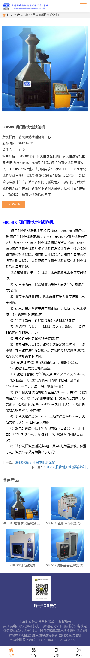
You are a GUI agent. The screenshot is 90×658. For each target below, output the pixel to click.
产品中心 (22, 15)
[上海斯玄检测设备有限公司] (26, 5)
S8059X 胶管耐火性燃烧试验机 (66, 467)
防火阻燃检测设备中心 (46, 15)
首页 (9, 15)
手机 (56, 655)
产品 (34, 655)
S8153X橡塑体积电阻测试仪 (35, 462)
